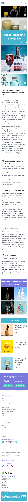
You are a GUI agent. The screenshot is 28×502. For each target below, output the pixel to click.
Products (4, 436)
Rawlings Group (10, 439)
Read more (23, 42)
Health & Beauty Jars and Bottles (9, 409)
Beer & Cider (5, 398)
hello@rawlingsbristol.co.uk (8, 460)
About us (4, 427)
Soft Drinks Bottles (6, 405)
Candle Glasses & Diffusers (8, 411)
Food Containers (5, 407)
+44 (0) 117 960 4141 (6, 463)
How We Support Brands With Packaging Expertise (20, 361)
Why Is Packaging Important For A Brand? (21, 327)
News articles (5, 432)
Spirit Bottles (5, 401)
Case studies (5, 429)
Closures (4, 413)
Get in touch (4, 458)
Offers (3, 415)
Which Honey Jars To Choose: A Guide (21, 343)
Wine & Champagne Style (7, 403)
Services (4, 434)
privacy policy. (5, 498)
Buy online (4, 425)
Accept (23, 496)
